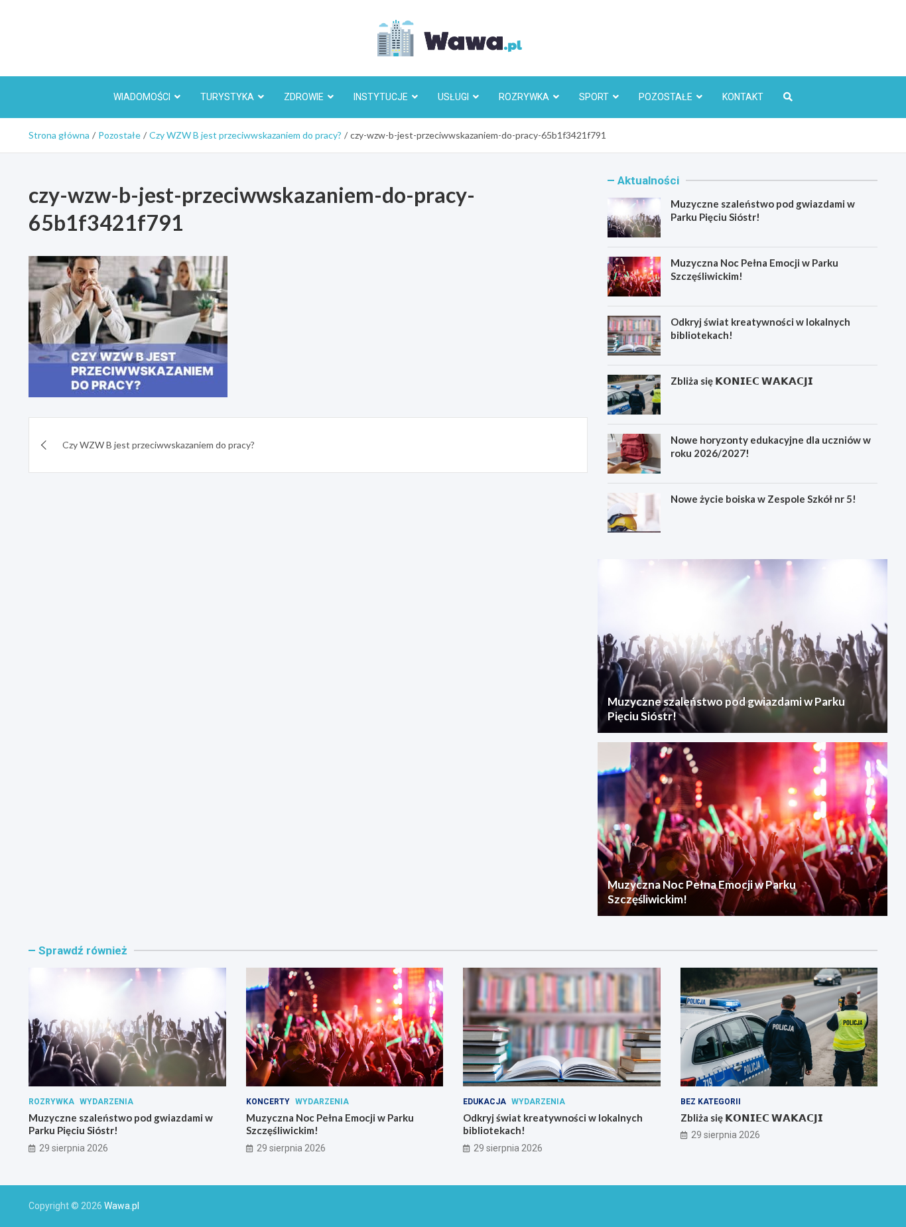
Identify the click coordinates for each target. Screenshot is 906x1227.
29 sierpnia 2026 (73, 1148)
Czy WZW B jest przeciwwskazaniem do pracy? (158, 444)
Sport (594, 97)
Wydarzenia (106, 1101)
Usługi (453, 97)
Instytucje (381, 97)
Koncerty (268, 1101)
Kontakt (742, 97)
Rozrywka (524, 97)
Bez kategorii (710, 1101)
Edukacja (484, 1101)
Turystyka (227, 97)
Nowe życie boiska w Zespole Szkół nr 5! (763, 499)
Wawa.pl (121, 1205)
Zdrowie (304, 97)
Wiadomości (141, 97)
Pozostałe (665, 97)
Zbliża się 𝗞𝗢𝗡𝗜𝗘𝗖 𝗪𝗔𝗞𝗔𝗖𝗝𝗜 (742, 381)
